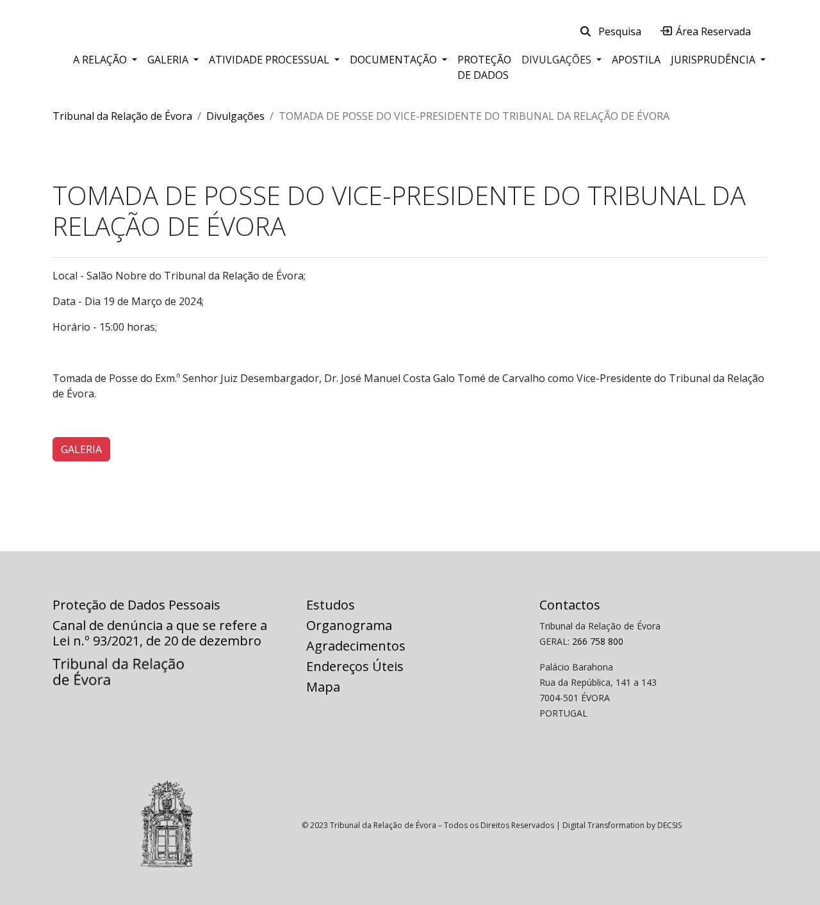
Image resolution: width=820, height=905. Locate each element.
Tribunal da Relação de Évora (122, 116)
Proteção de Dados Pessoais (136, 604)
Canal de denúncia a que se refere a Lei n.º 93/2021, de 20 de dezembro (160, 633)
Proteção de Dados (484, 67)
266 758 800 (597, 641)
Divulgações (235, 116)
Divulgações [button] (557, 60)
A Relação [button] (101, 60)
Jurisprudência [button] (714, 60)
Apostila (636, 60)
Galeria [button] (169, 60)
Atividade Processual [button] (270, 60)
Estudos (330, 604)
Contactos (569, 604)
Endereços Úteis (355, 666)
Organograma (349, 625)
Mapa (323, 686)
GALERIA (81, 449)
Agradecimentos (356, 645)
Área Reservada (712, 31)
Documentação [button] (394, 60)
